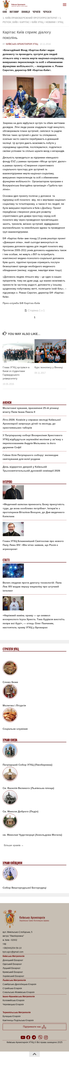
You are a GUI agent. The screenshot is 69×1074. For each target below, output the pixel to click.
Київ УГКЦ (38, 22)
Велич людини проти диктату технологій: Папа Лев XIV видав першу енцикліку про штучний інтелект (32, 586)
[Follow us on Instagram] (46, 1037)
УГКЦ (60, 22)
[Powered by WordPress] (23, 1063)
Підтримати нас (32, 1026)
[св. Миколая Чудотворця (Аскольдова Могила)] (34, 821)
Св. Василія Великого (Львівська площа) (28, 788)
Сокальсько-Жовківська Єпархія (18, 992)
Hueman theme (51, 1063)
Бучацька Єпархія (12, 1016)
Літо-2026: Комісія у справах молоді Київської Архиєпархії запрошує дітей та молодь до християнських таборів (32, 423)
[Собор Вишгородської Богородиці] (34, 874)
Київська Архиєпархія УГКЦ (22, 44)
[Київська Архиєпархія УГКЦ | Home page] (16, 5)
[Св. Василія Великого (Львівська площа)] (34, 775)
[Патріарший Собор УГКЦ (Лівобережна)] (34, 751)
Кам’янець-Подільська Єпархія (18, 1020)
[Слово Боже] (34, 669)
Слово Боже (10, 682)
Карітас (25, 22)
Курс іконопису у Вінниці (48, 367)
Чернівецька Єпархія (13, 1004)
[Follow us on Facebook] (28, 1037)
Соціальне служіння (15, 728)
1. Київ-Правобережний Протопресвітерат (30, 18)
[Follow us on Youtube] (23, 1037)
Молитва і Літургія (14, 705)
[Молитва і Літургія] (34, 692)
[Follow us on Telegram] (34, 1037)
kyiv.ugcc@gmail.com (13, 952)
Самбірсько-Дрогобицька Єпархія (19, 984)
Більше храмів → (14, 845)
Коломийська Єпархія (13, 1000)
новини (50, 22)
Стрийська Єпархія (12, 988)
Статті (6, 560)
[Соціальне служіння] (34, 715)
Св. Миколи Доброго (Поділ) (20, 811)
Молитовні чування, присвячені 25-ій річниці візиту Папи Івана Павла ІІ (31, 410)
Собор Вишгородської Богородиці (24, 887)
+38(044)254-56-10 (12, 948)
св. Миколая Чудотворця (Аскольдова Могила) (32, 834)
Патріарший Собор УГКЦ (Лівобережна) (27, 764)
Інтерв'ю (7, 482)
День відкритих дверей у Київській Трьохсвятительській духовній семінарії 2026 (31, 468)
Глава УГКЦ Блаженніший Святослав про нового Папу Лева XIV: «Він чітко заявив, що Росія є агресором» (33, 545)
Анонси (7, 403)
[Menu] (64, 4)
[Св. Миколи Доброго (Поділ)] (34, 798)
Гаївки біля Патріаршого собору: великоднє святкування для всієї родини (30, 457)
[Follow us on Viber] (40, 1037)
